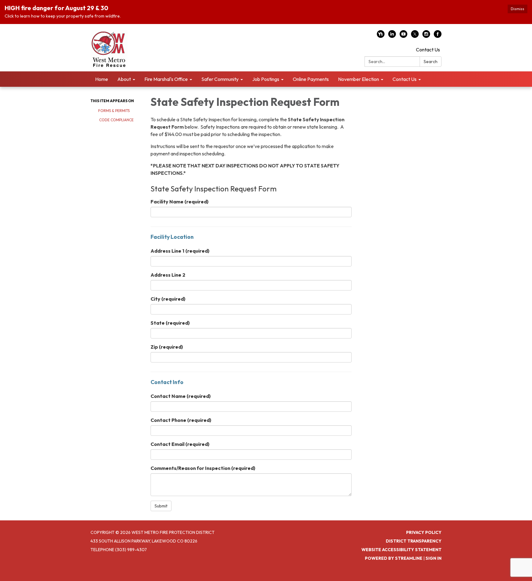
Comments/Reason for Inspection (203, 468)
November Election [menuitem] (358, 79)
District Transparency (413, 541)
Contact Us (428, 49)
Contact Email (180, 444)
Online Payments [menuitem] (311, 79)
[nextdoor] (381, 36)
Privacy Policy (423, 532)
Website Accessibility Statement (401, 549)
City (168, 299)
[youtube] (403, 36)
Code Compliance (116, 120)
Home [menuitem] (101, 79)
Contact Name (181, 396)
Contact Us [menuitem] (405, 79)
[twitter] (415, 36)
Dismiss (517, 8)
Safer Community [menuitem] (220, 79)
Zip (167, 347)
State (170, 323)
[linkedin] (392, 36)
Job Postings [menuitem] (265, 79)
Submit (161, 506)
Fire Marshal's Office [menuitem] (166, 79)
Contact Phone (181, 420)
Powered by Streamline (393, 558)
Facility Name (179, 201)
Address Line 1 (180, 251)
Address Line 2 (168, 275)
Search (430, 61)
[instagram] (426, 36)
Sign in (433, 558)
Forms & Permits (114, 110)
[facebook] (437, 36)
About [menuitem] (124, 79)
